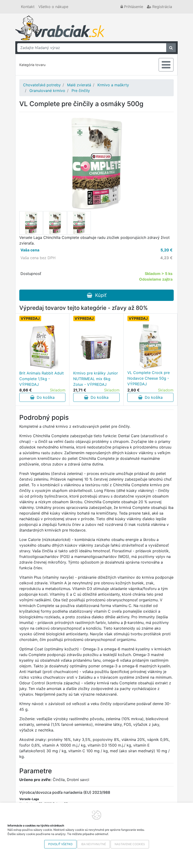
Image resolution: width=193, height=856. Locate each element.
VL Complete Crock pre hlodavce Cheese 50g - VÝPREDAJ (148, 378)
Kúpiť (99, 295)
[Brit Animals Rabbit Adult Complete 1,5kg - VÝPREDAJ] (42, 346)
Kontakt (28, 6)
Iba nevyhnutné (93, 844)
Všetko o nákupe (53, 6)
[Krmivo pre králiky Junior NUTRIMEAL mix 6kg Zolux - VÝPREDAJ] (96, 346)
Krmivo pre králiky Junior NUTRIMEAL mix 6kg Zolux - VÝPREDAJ (95, 379)
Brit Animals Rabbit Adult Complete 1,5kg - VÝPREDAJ (41, 379)
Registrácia (161, 6)
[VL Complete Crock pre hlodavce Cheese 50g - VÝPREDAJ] (150, 346)
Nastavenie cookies (130, 844)
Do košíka (44, 397)
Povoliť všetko (60, 844)
